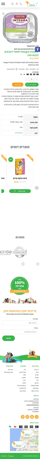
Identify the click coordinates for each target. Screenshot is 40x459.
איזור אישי (10, 369)
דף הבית (36, 369)
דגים (24, 380)
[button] (37, 49)
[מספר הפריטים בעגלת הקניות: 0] (17, 4)
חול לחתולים (23, 388)
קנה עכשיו (17, 84)
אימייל (36, 328)
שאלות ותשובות (35, 385)
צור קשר (36, 383)
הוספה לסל (32, 84)
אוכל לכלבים (22, 372)
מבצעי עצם (23, 391)
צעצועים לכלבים (21, 385)
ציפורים (24, 377)
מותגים (37, 377)
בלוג (37, 380)
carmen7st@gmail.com (33, 405)
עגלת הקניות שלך (8, 372)
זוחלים (24, 383)
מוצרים (37, 375)
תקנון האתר (35, 388)
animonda (18, 132)
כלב (25, 369)
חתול (24, 375)
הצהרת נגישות (35, 391)
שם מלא (35, 319)
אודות (37, 372)
